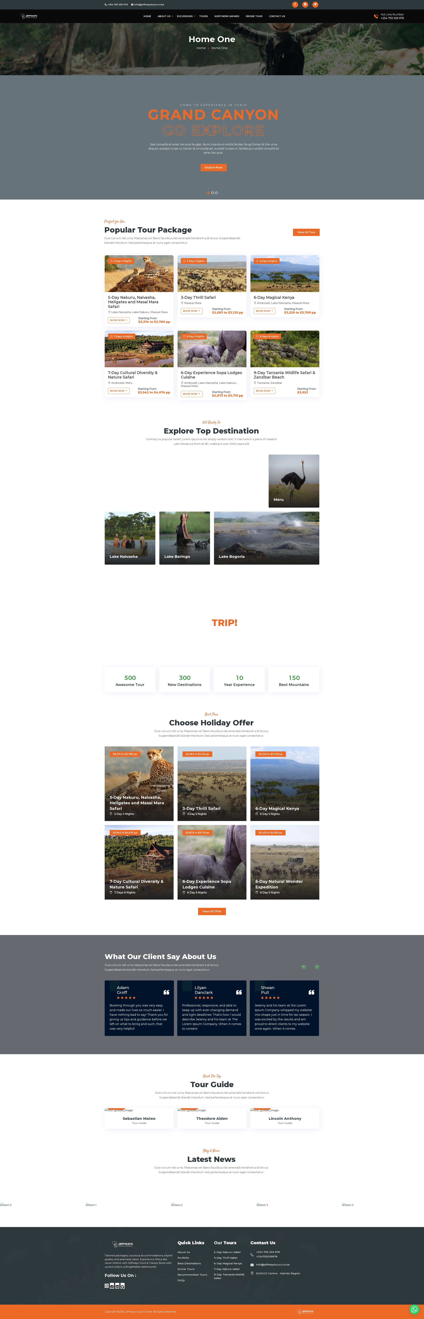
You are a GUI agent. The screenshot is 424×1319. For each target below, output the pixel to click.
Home (147, 16)
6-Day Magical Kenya (274, 297)
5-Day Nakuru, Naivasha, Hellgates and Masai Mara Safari (133, 302)
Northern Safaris (226, 16)
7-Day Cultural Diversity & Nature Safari (133, 375)
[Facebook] (112, 1287)
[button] (208, 193)
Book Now (117, 320)
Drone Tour (254, 16)
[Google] (123, 1287)
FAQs (181, 1280)
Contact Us (277, 16)
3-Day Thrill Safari (198, 297)
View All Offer (212, 911)
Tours (203, 16)
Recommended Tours (192, 1274)
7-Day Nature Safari (227, 1269)
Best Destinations (189, 1263)
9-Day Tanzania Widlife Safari (229, 1276)
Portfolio (183, 1257)
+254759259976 (267, 1256)
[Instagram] (107, 1286)
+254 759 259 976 (118, 4)
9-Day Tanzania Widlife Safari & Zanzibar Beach (284, 375)
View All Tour (306, 232)
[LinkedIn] (117, 1287)
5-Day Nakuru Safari (227, 1252)
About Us (164, 16)
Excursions (185, 16)
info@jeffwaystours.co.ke (149, 4)
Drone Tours (186, 1269)
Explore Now (213, 167)
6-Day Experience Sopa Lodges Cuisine (211, 375)
